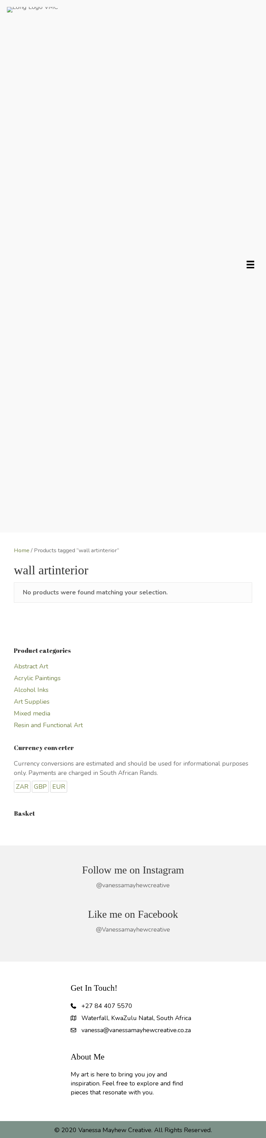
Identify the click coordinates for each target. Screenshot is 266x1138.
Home (21, 550)
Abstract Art (31, 666)
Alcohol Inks (31, 690)
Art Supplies (32, 701)
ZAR (22, 787)
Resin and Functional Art (48, 725)
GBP (40, 787)
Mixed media (32, 713)
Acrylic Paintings (37, 678)
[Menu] (250, 264)
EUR (58, 787)
